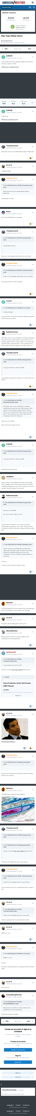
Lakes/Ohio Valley (19, 42)
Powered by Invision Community (18, 1107)
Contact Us (26, 1105)
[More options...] (33, 57)
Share (18, 1073)
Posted (14, 58)
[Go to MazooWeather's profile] (3, 632)
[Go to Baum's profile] (3, 213)
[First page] (2, 49)
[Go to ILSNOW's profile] (3, 57)
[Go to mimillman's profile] (3, 478)
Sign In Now (18, 1062)
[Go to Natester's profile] (3, 604)
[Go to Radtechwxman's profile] (3, 333)
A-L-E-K (24, 308)
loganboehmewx (20, 27)
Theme (18, 1105)
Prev (6, 49)
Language (10, 1105)
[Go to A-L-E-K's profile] (3, 166)
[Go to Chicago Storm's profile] (3, 179)
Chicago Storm (7, 40)
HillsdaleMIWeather (9, 1003)
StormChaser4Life (9, 402)
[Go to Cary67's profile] (3, 302)
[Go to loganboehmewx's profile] (13, 27)
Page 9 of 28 (18, 49)
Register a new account (18, 1050)
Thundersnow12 (27, 185)
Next (29, 49)
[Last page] (33, 49)
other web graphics (17, 669)
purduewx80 (26, 762)
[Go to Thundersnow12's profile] (3, 147)
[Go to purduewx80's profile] (3, 653)
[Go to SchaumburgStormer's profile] (3, 996)
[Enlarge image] (10, 67)
